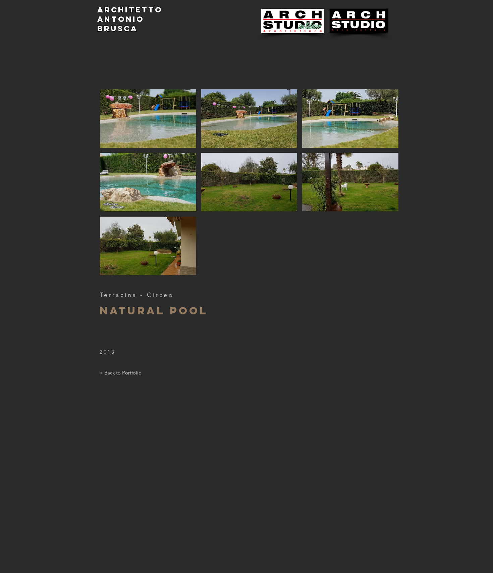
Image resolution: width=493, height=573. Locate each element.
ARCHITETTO (130, 9)
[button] (249, 246)
